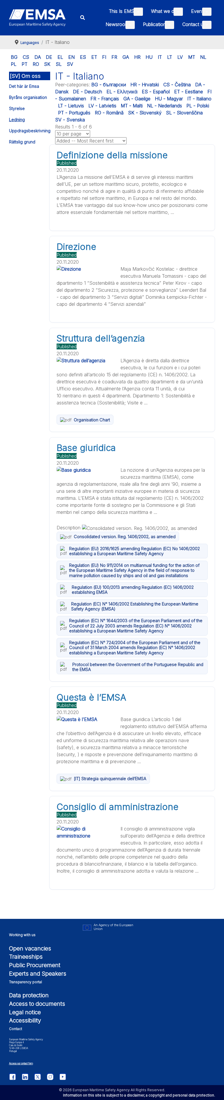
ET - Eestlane (188, 92)
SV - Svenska (70, 120)
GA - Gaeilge (136, 99)
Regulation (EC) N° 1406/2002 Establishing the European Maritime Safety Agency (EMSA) (134, 606)
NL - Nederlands (164, 106)
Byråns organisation (28, 97)
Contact (15, 1029)
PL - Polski (197, 106)
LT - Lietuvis (71, 106)
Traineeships (26, 956)
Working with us (22, 935)
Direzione (76, 246)
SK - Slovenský (145, 113)
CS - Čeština (177, 84)
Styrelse (17, 108)
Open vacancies (30, 948)
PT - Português (74, 113)
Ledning (17, 119)
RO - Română (109, 113)
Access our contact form (21, 1063)
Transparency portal (25, 982)
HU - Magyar (169, 99)
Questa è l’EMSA (91, 697)
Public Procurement (34, 965)
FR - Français (104, 99)
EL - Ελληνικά (121, 92)
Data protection (29, 995)
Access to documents (37, 1003)
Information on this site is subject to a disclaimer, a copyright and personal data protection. (139, 1095)
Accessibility (25, 1020)
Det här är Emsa (24, 86)
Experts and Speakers (37, 973)
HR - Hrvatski (144, 84)
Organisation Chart (92, 419)
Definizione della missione (112, 155)
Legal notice (25, 1012)
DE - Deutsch (87, 92)
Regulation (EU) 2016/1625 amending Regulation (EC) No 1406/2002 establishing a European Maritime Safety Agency (134, 551)
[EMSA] (37, 17)
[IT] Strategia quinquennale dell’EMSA (110, 778)
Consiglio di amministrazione (117, 807)
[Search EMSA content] (82, 17)
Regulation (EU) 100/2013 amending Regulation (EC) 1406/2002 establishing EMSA (133, 590)
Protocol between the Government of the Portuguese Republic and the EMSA (137, 667)
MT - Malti (132, 106)
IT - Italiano (199, 99)
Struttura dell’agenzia (101, 338)
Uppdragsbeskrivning (29, 130)
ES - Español (156, 92)
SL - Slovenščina (184, 113)
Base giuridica (86, 447)
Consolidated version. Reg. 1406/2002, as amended (125, 536)
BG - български (108, 84)
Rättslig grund (22, 141)
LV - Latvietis (102, 106)
